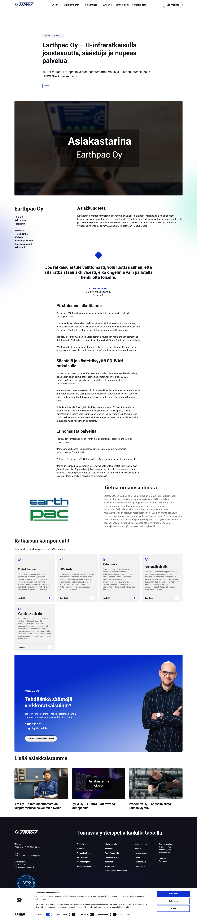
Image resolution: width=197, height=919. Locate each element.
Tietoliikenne (27, 569)
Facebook (163, 861)
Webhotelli (109, 862)
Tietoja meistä (90, 4)
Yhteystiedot (122, 4)
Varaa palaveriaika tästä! (41, 738)
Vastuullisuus (140, 862)
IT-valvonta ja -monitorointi (116, 871)
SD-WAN (66, 569)
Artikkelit (107, 4)
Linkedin (162, 858)
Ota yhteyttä (172, 4)
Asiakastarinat (71, 4)
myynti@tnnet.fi (36, 728)
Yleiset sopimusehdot (167, 847)
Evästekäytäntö (165, 850)
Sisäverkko (109, 866)
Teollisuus (46, 86)
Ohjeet (137, 857)
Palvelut (54, 4)
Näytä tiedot (125, 914)
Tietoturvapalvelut (112, 857)
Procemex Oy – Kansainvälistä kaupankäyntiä (150, 806)
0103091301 (33, 724)
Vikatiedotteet (164, 852)
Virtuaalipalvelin (156, 567)
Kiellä (173, 908)
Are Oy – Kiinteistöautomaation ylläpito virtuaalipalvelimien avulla (37, 806)
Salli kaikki (173, 894)
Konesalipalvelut (84, 866)
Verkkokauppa (139, 4)
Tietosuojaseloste (166, 844)
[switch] (72, 914)
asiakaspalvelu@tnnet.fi (24, 867)
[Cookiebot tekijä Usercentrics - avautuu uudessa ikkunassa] (19, 914)
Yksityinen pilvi (83, 862)
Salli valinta (173, 901)
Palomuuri (110, 564)
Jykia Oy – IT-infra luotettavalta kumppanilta (93, 806)
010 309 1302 (20, 864)
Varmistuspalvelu (30, 613)
